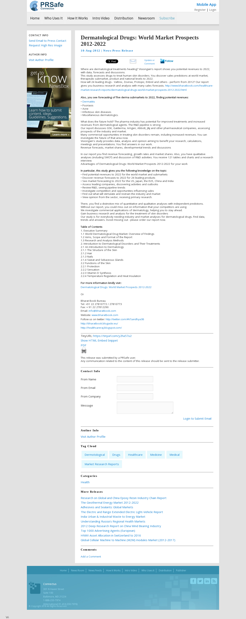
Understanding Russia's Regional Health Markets (113, 521)
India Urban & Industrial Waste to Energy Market (113, 516)
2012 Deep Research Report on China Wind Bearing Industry (121, 526)
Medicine (156, 455)
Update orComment (149, 61)
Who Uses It (53, 18)
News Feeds (95, 570)
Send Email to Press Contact (47, 40)
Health (85, 482)
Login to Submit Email (197, 418)
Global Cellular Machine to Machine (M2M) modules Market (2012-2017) (128, 540)
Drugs (116, 455)
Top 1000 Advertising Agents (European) (108, 530)
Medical (175, 455)
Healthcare (135, 455)
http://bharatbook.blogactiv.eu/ (99, 323)
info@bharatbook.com (102, 310)
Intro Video (101, 18)
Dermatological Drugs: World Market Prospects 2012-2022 (116, 287)
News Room (77, 570)
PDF (83, 345)
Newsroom (146, 18)
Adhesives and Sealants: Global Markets (107, 507)
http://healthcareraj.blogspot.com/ (101, 327)
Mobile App (206, 4)
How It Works (77, 18)
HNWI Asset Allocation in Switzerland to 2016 (111, 535)
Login (212, 10)
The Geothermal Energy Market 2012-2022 (110, 502)
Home (35, 18)
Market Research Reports (102, 464)
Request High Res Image (45, 45)
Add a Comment (91, 556)
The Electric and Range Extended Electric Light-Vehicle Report (122, 512)
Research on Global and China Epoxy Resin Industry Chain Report (123, 498)
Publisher (181, 570)
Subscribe (167, 18)
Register (200, 10)
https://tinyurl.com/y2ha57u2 (112, 336)
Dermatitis (88, 101)
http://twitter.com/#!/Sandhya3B (125, 319)
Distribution (123, 18)
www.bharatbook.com (105, 315)
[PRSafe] (46, 6)
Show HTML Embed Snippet (99, 340)
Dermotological (95, 455)
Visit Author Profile (41, 60)
